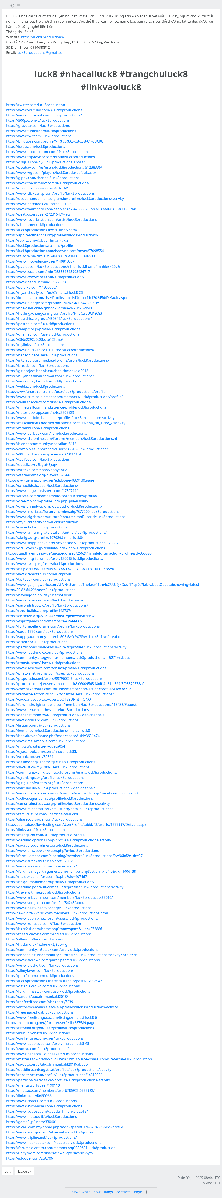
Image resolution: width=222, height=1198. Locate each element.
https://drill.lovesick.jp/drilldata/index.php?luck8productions (55, 548)
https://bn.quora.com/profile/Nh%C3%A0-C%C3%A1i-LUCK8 (54, 141)
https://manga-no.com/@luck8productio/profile (45, 834)
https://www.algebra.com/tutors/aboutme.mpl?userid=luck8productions (66, 516)
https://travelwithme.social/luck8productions (43, 892)
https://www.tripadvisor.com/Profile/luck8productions (50, 157)
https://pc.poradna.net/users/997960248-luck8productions (54, 678)
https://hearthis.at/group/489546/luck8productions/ (49, 318)
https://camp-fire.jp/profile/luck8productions (43, 329)
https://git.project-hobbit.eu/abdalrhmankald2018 (47, 370)
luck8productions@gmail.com (41, 52)
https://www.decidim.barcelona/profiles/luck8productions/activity (60, 417)
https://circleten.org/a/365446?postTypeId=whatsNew (50, 615)
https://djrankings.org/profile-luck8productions (45, 777)
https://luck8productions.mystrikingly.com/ (41, 230)
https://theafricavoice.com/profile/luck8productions (49, 934)
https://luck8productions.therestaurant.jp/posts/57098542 (54, 981)
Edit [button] (7, 1171)
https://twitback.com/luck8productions (38, 579)
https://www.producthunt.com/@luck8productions (48, 151)
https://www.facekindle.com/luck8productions (44, 652)
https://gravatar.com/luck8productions (38, 125)
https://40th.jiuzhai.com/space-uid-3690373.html (45, 454)
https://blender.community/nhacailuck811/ (41, 443)
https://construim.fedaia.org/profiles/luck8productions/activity (58, 803)
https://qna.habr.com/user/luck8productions (42, 334)
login (138, 1192)
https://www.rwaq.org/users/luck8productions (44, 563)
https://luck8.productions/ (42, 37)
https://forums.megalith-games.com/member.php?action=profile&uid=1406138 (71, 871)
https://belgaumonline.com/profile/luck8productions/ (50, 881)
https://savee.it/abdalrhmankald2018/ (37, 996)
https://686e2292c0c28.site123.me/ (34, 339)
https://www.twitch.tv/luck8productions (39, 136)
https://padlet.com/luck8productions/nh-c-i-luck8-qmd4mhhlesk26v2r (63, 266)
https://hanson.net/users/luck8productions (41, 355)
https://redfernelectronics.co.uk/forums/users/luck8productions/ (60, 694)
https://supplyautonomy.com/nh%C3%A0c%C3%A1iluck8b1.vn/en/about (65, 636)
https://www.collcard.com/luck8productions (42, 720)
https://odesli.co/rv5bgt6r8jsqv (31, 464)
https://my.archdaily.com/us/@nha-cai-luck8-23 (44, 292)
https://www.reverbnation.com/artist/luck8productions (51, 219)
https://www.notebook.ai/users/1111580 (39, 203)
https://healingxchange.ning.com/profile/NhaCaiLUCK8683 (54, 313)
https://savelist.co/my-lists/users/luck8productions (48, 767)
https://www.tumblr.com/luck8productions (41, 130)
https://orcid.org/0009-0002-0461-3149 (37, 188)
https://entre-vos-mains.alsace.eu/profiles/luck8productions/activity (62, 1007)
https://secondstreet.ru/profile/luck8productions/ (47, 605)
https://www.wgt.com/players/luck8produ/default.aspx (51, 172)
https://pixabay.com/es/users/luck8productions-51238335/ (54, 167)
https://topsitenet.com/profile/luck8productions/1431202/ (54, 1074)
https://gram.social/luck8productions (36, 642)
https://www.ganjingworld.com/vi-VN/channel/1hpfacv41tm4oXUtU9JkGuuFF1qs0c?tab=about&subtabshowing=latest (102, 584)
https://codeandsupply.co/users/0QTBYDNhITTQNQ (48, 699)
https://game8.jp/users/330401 (31, 1121)
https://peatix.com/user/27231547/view (38, 214)
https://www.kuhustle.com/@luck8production (43, 923)
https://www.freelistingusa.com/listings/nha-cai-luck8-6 (51, 1017)
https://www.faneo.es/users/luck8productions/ (44, 600)
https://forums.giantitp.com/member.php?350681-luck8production (61, 1147)
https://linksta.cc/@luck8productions (36, 829)
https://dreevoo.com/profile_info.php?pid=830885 (47, 501)
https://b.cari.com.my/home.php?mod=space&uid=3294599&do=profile (64, 1127)
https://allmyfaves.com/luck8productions (40, 970)
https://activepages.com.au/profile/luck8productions (49, 798)
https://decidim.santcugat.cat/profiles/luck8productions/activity (58, 1069)
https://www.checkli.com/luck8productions (41, 1100)
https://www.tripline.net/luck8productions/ (41, 1137)
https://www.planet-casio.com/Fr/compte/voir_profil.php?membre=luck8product (72, 793)
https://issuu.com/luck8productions (35, 146)
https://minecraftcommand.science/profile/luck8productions (56, 407)
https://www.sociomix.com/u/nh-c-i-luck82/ (41, 866)
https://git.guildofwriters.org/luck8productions (45, 782)
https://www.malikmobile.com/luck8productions (46, 741)
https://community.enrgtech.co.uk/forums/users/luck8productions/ (62, 772)
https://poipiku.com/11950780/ (31, 287)
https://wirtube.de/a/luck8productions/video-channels (50, 788)
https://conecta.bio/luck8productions (36, 527)
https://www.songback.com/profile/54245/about (46, 902)
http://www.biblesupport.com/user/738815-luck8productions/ (57, 449)
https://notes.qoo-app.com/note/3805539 (40, 412)
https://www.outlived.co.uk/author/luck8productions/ (50, 349)
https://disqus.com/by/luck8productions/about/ (45, 162)
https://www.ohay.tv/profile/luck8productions (43, 381)
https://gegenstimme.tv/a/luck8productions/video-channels (55, 715)
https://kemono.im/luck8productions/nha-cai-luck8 (48, 730)
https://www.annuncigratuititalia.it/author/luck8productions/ (56, 532)
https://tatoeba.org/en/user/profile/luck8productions (50, 1027)
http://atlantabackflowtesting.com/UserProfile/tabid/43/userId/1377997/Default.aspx (76, 824)
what (86, 1192)
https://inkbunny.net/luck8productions (38, 1033)
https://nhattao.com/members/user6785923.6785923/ (50, 1090)
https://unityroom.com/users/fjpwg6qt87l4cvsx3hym (49, 1153)
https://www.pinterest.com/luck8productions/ (44, 115)
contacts (123, 1192)
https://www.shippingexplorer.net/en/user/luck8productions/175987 (62, 542)
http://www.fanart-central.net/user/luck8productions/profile (56, 391)
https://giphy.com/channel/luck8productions (43, 177)
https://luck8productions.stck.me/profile (39, 245)
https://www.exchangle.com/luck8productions (44, 1106)
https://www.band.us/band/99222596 (36, 282)
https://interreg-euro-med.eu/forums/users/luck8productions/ (57, 360)
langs (108, 1192)
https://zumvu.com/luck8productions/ (37, 1048)
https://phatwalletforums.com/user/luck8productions (50, 673)
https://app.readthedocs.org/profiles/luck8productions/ (52, 235)
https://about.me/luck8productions (35, 224)
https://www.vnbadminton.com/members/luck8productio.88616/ (59, 897)
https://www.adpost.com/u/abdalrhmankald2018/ (47, 1111)
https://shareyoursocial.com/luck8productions (44, 819)
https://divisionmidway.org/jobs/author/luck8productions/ (54, 506)
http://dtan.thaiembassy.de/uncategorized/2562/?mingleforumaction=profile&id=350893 (79, 553)
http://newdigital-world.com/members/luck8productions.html (57, 913)
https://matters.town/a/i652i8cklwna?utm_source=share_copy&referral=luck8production (79, 1059)
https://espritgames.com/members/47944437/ (44, 621)
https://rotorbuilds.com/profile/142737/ (38, 610)
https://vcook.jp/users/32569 (29, 756)
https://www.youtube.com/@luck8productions (44, 110)
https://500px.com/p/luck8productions (38, 120)
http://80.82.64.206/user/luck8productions (40, 589)
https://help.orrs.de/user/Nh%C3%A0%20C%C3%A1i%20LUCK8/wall (61, 569)
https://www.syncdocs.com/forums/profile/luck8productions (56, 668)
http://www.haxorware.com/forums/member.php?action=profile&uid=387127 (69, 688)
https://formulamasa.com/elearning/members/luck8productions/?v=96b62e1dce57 (74, 855)
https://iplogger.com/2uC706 (29, 1158)
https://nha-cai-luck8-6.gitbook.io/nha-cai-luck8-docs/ (50, 308)
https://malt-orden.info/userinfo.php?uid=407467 (46, 876)
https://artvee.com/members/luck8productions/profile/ (51, 495)
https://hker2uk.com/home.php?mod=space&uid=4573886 (54, 928)
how (97, 1192)
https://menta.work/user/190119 (33, 1085)
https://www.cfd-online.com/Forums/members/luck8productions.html (63, 438)
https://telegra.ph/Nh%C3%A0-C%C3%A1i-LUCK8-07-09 (50, 256)
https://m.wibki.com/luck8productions (37, 428)
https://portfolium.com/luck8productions (40, 975)
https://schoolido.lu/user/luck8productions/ (42, 485)
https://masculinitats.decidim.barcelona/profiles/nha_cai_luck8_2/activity (65, 422)
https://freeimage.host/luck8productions (39, 1012)
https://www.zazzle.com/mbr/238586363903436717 (48, 271)
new (74, 1192)
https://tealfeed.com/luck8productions (38, 459)
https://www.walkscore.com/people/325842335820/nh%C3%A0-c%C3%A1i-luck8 (71, 209)
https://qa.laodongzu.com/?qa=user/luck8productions (50, 761)
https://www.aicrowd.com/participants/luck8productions (53, 960)
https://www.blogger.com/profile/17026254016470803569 (53, 303)
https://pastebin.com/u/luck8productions (40, 323)
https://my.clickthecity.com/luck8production (42, 522)
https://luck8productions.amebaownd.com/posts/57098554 (55, 250)
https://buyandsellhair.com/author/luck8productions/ (50, 376)
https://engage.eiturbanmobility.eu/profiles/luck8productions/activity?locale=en (71, 954)
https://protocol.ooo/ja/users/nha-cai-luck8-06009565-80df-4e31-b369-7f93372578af (75, 683)
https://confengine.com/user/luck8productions (45, 1038)
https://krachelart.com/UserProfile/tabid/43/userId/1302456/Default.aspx (66, 297)
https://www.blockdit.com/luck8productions (42, 965)
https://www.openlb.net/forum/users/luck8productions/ (52, 918)
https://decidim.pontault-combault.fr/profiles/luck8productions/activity (64, 887)
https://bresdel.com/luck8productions (37, 365)
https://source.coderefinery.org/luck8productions (47, 845)
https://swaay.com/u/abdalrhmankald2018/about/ (47, 1064)
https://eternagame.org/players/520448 (38, 475)
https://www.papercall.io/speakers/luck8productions (49, 1054)
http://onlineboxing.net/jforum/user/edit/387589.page (50, 1022)
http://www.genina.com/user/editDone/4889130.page (50, 480)
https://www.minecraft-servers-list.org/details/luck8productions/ (59, 808)
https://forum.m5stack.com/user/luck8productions (48, 991)
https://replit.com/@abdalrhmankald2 (37, 240)
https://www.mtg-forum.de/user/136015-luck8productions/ (54, 558)
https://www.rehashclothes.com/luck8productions (47, 709)
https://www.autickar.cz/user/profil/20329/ (41, 861)
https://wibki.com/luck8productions (35, 386)
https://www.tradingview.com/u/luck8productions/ (48, 183)
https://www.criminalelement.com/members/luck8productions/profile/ (64, 396)
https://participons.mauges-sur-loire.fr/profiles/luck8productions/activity (66, 647)
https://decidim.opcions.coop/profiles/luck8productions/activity (58, 840)
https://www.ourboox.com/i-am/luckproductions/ (46, 433)
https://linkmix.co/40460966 (29, 1095)
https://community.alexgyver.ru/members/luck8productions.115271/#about (68, 657)
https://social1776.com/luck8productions (39, 631)
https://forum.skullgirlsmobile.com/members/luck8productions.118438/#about (71, 704)
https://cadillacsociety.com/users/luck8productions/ (48, 402)
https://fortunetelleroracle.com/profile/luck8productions (53, 626)
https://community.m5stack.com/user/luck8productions (52, 949)
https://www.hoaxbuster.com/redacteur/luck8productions (53, 1142)
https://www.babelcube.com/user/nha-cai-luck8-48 (47, 1043)
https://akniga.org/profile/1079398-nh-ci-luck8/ (44, 537)
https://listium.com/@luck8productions (38, 725)
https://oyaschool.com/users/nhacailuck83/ (41, 751)
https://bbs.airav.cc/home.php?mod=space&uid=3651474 (53, 735)
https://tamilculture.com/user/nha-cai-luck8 (42, 814)
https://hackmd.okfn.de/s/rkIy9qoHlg (36, 944)
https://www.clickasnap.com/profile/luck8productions (50, 193)
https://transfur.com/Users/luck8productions (43, 662)
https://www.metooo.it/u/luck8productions (41, 1116)
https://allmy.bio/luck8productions (34, 939)
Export (23, 1171)
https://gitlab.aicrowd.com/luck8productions (43, 986)
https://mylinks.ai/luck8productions (35, 344)
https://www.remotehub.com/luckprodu (39, 574)
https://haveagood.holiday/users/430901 (39, 595)
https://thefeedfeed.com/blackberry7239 (39, 1001)
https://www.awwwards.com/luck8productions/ (45, 276)
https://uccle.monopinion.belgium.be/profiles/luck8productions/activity (65, 198)
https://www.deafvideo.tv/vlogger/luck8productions (48, 908)
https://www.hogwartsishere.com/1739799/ (42, 490)
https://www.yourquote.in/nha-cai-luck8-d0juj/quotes (49, 1132)
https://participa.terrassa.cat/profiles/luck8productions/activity (58, 1080)
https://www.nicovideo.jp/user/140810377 (40, 261)
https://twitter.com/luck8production (35, 104)
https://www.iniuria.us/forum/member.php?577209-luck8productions (62, 511)
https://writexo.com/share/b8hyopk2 (36, 469)
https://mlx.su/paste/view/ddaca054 (35, 746)
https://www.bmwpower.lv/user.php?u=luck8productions (52, 850)
